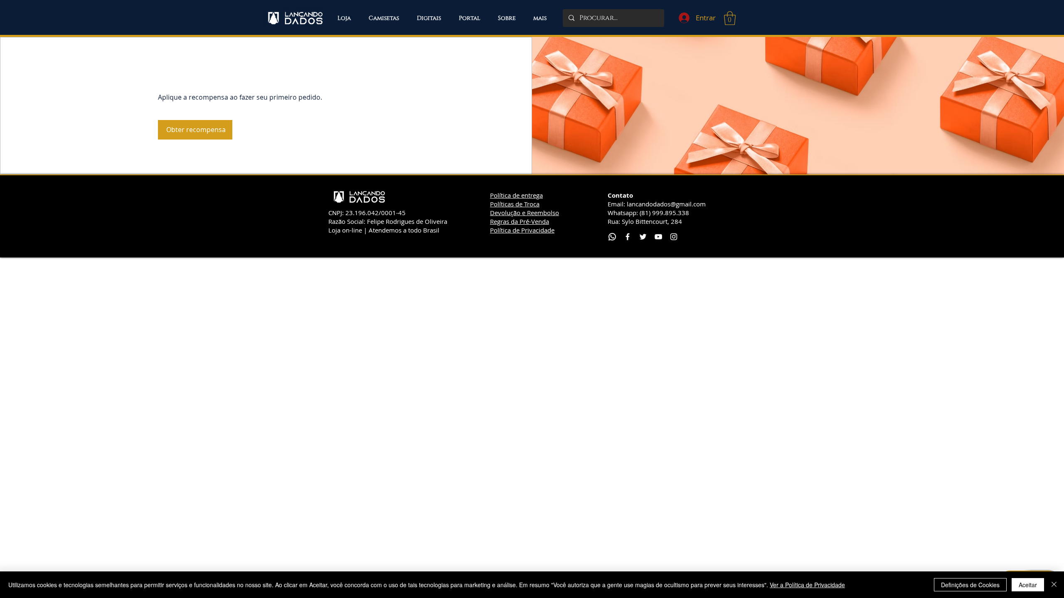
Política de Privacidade (522, 230)
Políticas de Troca (514, 204)
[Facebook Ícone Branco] (627, 236)
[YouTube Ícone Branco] (658, 236)
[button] (540, 18)
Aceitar (1028, 585)
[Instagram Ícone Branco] (673, 236)
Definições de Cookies (970, 585)
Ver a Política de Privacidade (807, 585)
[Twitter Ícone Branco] (643, 236)
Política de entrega (516, 195)
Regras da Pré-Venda (519, 221)
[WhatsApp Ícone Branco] (612, 236)
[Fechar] (1054, 584)
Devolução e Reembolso (524, 212)
